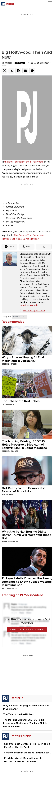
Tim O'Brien (7, 495)
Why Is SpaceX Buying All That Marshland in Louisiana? (23, 359)
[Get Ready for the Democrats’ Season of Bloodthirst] (27, 470)
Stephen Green (9, 364)
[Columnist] (11, 259)
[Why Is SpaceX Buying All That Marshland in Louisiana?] (27, 340)
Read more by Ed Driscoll (34, 310)
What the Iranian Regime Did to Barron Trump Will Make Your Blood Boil (26, 535)
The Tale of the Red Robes (21, 401)
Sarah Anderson (10, 541)
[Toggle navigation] (50, 3)
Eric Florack (8, 404)
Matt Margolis (9, 588)
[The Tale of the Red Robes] (27, 383)
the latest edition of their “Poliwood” (24, 161)
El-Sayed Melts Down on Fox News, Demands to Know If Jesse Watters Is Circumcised (27, 582)
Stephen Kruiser (10, 451)
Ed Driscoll (8, 63)
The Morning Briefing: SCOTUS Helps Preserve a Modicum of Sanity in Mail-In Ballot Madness (24, 445)
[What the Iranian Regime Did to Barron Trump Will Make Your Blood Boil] (27, 514)
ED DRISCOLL (19, 317)
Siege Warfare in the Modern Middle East (27, 752)
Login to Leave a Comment (27, 629)
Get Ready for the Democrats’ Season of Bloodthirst (23, 489)
